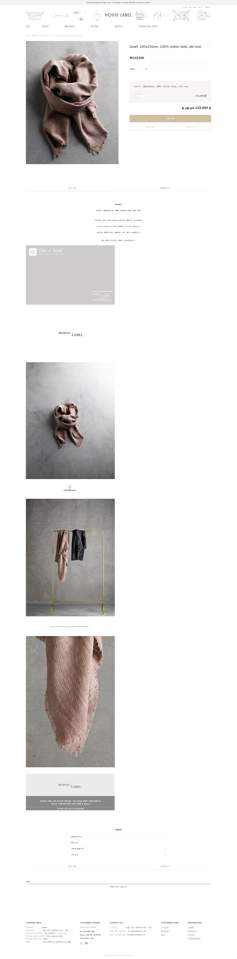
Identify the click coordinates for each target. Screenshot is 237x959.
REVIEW (165, 931)
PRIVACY (192, 931)
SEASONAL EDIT (148, 26)
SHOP (45, 26)
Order (195, 7)
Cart (200, 7)
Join (190, 7)
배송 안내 (74, 843)
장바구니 (191, 127)
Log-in (185, 7)
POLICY (191, 935)
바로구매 (170, 118)
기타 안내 (74, 855)
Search (207, 7)
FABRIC (34, 36)
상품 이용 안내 (76, 837)
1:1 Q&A (165, 928)
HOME (28, 36)
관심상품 (149, 127)
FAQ (163, 935)
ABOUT (119, 26)
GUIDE (191, 928)
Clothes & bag (43, 36)
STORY (95, 26)
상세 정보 (72, 188)
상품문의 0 (165, 188)
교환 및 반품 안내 (77, 849)
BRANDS (69, 26)
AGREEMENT (194, 939)
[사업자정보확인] (62, 933)
